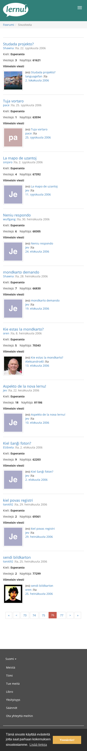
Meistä (10, 667)
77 (61, 615)
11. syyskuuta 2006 (38, 194)
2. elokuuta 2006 (36, 480)
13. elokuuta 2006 (37, 365)
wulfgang (9, 219)
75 (43, 615)
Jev (27, 190)
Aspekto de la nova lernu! (24, 386)
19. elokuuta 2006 (37, 308)
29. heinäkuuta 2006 (39, 537)
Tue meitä (13, 683)
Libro (9, 692)
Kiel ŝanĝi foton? (17, 443)
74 (34, 615)
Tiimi (9, 675)
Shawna (8, 48)
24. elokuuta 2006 (37, 251)
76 (52, 615)
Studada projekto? (18, 44)
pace (6, 105)
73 (25, 615)
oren (6, 333)
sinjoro (7, 162)
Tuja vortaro (13, 101)
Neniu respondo (17, 215)
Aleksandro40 (34, 361)
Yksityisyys (13, 700)
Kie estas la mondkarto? (23, 329)
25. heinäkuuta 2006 (39, 594)
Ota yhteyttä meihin (19, 716)
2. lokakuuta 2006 (37, 80)
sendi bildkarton (17, 557)
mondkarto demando (21, 272)
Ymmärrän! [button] (67, 740)
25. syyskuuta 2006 (38, 137)
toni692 (8, 504)
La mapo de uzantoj (20, 158)
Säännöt (11, 708)
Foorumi (8, 25)
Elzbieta (8, 447)
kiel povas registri (18, 500)
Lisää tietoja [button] (38, 744)
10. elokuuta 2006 (37, 422)
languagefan (33, 76)
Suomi (10, 659)
